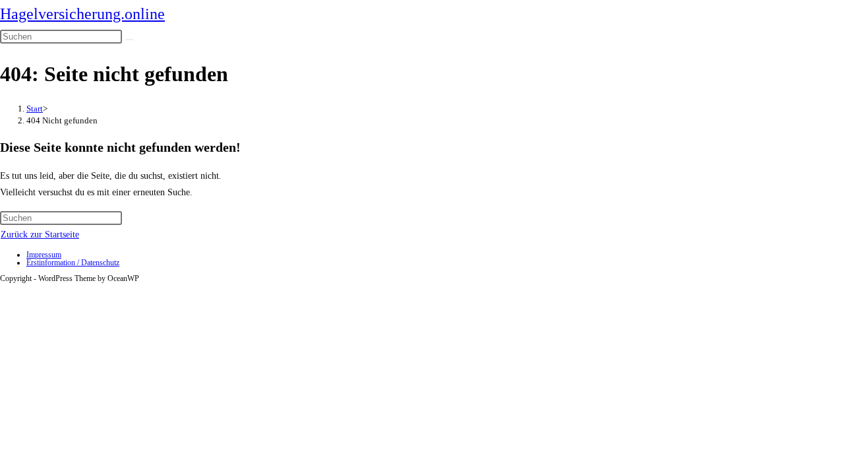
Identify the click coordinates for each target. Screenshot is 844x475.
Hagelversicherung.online (82, 13)
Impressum (43, 254)
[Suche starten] (129, 39)
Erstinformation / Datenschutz (72, 262)
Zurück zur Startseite (40, 234)
